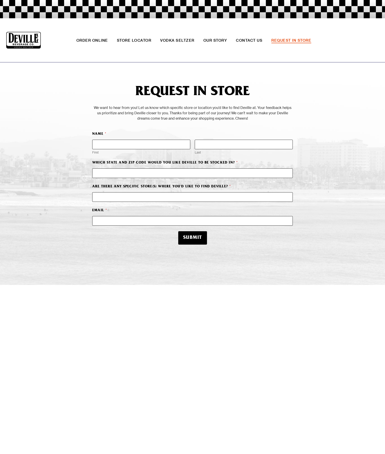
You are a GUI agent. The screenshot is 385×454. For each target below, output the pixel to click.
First (95, 152)
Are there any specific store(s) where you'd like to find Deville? (161, 186)
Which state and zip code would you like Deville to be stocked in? (165, 163)
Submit (192, 237)
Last (198, 152)
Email (99, 210)
